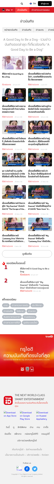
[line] (19, 469)
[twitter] (35, 469)
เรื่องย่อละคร (6, 84)
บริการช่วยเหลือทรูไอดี (27, 440)
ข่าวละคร (40, 29)
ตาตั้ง (45, 427)
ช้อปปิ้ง (8, 433)
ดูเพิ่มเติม (27, 254)
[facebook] (27, 469)
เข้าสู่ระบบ (45, 3)
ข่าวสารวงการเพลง (41, 10)
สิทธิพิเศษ (22, 427)
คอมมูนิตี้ (45, 433)
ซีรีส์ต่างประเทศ (33, 84)
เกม (38, 427)
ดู (13, 427)
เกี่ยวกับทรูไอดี (17, 449)
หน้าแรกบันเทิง (10, 29)
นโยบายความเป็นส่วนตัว (14, 455)
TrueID (7, 3)
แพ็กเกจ (17, 433)
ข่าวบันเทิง (22, 10)
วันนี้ (8, 427)
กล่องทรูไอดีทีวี (31, 433)
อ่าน (8, 10)
